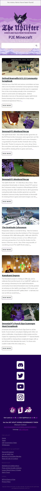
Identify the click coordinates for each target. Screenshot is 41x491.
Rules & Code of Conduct (10, 458)
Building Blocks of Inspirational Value (21, 256)
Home (4, 438)
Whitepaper (6, 445)
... (21, 101)
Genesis (24, 160)
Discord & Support (8, 452)
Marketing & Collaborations (10, 466)
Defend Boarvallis (16, 59)
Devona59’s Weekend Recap (15, 131)
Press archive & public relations (11, 468)
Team (4, 440)
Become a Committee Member (11, 456)
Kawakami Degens (11, 275)
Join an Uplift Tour (7, 454)
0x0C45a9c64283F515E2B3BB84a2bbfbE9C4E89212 (20, 427)
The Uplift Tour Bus (32, 59)
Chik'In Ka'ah (17, 160)
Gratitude (23, 208)
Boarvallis (10, 160)
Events (24, 59)
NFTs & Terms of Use (8, 479)
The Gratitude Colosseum (14, 227)
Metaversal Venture (32, 112)
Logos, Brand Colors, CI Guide (11, 470)
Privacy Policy (6, 482)
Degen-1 (35, 256)
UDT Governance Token (9, 443)
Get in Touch (6, 472)
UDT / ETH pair (23, 429)
